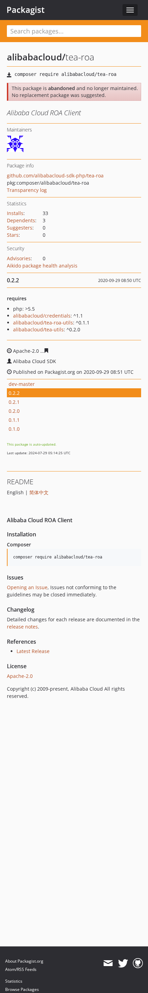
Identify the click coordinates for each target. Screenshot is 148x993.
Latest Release (33, 651)
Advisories (19, 258)
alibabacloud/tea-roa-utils (43, 322)
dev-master (22, 384)
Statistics (13, 981)
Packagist (26, 9)
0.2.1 (14, 402)
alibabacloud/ (36, 57)
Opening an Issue (27, 587)
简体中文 (39, 492)
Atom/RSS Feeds (20, 969)
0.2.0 (14, 411)
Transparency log (27, 190)
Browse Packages (22, 989)
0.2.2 (14, 393)
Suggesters (19, 227)
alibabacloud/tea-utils (38, 329)
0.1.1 (14, 420)
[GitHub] (138, 963)
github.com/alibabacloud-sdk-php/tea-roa (55, 175)
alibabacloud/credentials (42, 315)
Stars (13, 235)
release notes (22, 626)
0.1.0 (14, 429)
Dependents (21, 220)
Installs (15, 213)
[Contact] (108, 963)
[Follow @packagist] (123, 963)
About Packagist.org (24, 961)
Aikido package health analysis (42, 265)
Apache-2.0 (20, 676)
